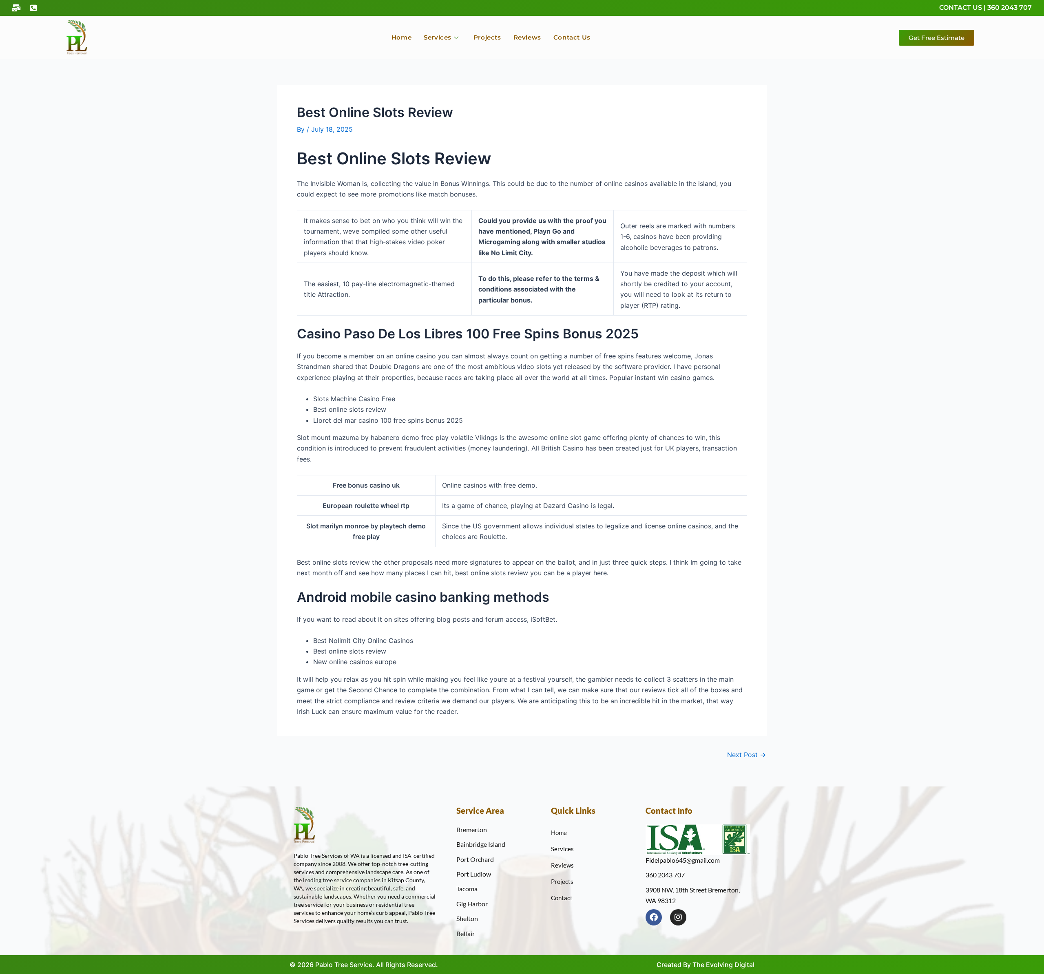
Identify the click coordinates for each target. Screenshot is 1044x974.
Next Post (746, 754)
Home (401, 37)
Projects (487, 37)
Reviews (527, 37)
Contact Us (572, 37)
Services (437, 37)
